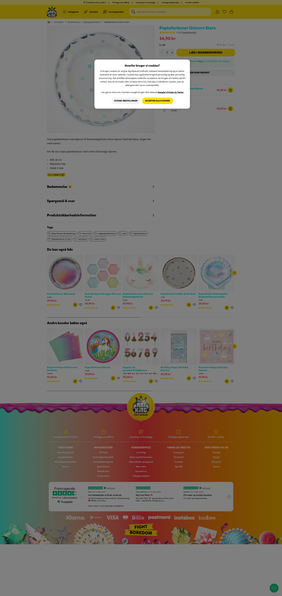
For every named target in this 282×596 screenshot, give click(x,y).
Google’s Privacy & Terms (170, 92)
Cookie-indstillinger (125, 100)
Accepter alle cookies (157, 100)
